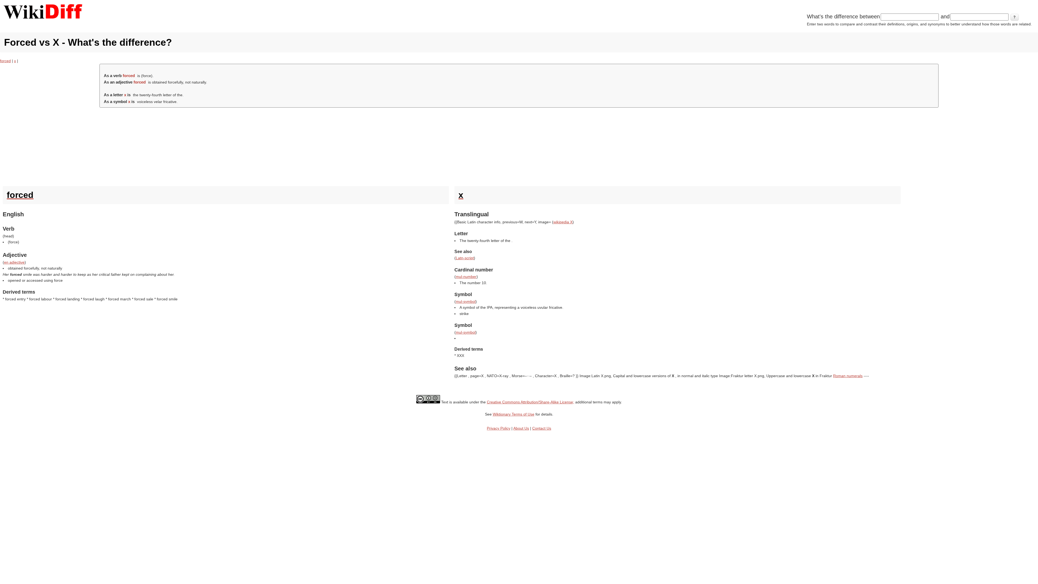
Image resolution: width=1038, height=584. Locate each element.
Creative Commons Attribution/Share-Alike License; (530, 402)
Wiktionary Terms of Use (513, 414)
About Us (521, 428)
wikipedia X (563, 222)
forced (5, 61)
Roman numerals (848, 376)
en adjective (14, 262)
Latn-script (465, 258)
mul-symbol (465, 301)
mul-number (466, 276)
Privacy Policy (498, 428)
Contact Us (541, 428)
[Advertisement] (519, 145)
